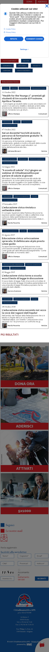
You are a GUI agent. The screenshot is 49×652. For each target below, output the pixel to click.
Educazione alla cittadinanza (13, 264)
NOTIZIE (26, 60)
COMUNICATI (7, 65)
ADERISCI (42, 2)
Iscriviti (41, 578)
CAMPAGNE (6, 70)
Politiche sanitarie (9, 159)
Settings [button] (24, 49)
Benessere (7, 122)
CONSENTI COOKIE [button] (34, 39)
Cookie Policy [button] (10, 29)
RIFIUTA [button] (13, 39)
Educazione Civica (38, 88)
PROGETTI (36, 65)
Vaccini (14, 88)
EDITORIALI (22, 65)
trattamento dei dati (23, 578)
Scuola (6, 88)
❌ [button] (47, 6)
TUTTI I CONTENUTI (9, 60)
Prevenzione (24, 88)
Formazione (27, 122)
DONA (29, 2)
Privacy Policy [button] (11, 32)
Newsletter (7, 196)
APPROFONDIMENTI (23, 70)
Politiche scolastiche (37, 159)
